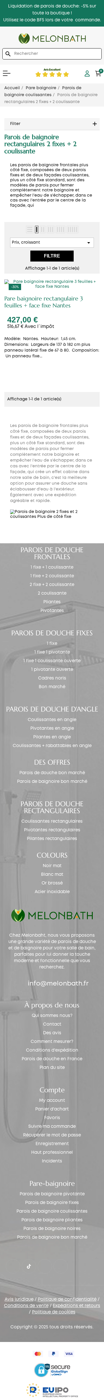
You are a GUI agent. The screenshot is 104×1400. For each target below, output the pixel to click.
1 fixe (52, 644)
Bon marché (52, 687)
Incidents (52, 1161)
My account (52, 1101)
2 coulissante (52, 593)
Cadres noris (52, 678)
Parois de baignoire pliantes (52, 1220)
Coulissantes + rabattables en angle (52, 746)
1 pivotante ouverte (52, 670)
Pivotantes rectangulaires (52, 830)
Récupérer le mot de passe (52, 1135)
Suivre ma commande (52, 1127)
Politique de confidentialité (67, 1300)
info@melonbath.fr (58, 984)
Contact (52, 1024)
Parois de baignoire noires (52, 1229)
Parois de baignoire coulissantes (52, 1211)
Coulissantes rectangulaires (52, 822)
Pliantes (52, 602)
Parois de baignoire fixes (52, 1203)
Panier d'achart (52, 1109)
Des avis (52, 1033)
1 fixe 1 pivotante (52, 652)
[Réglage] (87, 73)
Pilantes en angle (52, 737)
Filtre (52, 255)
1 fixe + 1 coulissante (52, 567)
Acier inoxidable (52, 892)
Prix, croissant (52, 242)
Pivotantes (52, 611)
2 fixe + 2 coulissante (52, 585)
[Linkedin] (60, 1266)
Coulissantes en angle (52, 720)
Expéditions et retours (76, 1306)
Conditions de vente (26, 1306)
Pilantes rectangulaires (52, 839)
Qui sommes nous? (52, 1016)
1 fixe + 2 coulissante (52, 576)
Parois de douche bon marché (52, 773)
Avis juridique (19, 1300)
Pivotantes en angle (52, 729)
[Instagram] (45, 1266)
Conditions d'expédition (52, 1050)
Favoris (52, 1118)
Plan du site (52, 1068)
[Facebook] (13, 1266)
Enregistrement (52, 1144)
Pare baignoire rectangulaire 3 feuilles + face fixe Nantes (43, 302)
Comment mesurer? (52, 1042)
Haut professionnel (52, 1153)
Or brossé (52, 883)
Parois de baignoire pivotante (52, 1194)
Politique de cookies (53, 1312)
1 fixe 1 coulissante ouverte (52, 661)
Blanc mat (52, 875)
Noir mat (52, 866)
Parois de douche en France (52, 1059)
